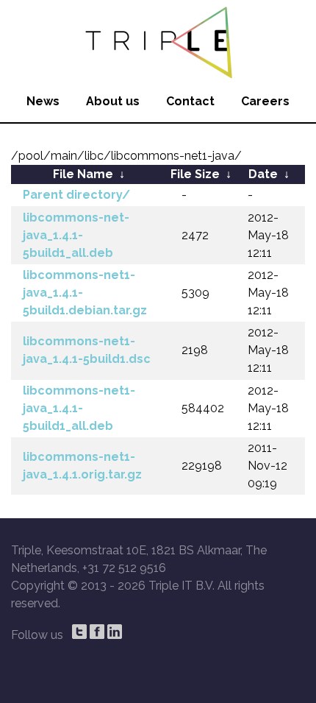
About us (113, 101)
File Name (83, 174)
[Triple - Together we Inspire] (158, 40)
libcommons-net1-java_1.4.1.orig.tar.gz (82, 465)
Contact (190, 101)
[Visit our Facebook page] (97, 631)
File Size (195, 174)
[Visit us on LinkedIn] (114, 631)
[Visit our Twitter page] (79, 631)
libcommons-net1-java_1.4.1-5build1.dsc (87, 350)
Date (263, 174)
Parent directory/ (76, 195)
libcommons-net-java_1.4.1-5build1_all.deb (76, 235)
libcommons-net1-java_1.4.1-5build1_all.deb (79, 408)
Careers (265, 101)
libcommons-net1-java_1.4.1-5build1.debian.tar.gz (85, 292)
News (43, 101)
